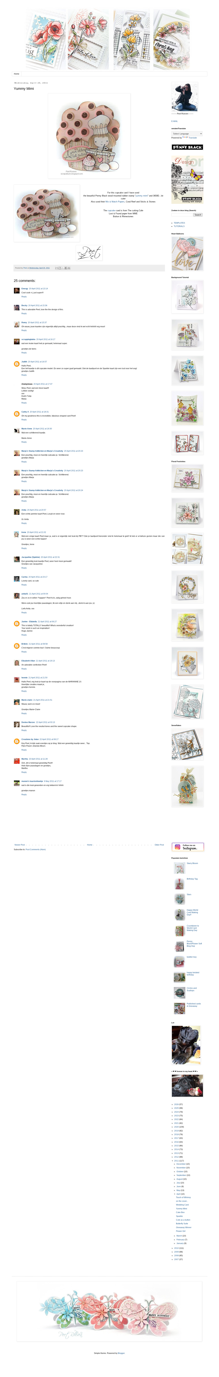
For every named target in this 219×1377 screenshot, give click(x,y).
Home (16, 74)
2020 (176, 1127)
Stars (189, 894)
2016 (176, 1142)
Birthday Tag (192, 879)
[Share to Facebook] (65, 268)
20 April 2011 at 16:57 (37, 362)
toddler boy (192, 957)
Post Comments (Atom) (36, 849)
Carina (24, 577)
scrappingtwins (28, 339)
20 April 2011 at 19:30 (42, 429)
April (179, 1194)
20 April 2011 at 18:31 (39, 412)
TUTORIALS (179, 226)
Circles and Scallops (192, 989)
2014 (176, 1149)
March (179, 1236)
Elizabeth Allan (28, 661)
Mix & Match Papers (115, 201)
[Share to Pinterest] (69, 268)
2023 (176, 1116)
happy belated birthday (193, 973)
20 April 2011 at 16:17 (45, 339)
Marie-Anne (26, 429)
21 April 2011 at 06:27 (47, 621)
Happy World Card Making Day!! (192, 912)
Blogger (121, 1353)
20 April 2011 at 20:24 (73, 490)
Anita (23, 510)
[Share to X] (62, 268)
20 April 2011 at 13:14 (38, 289)
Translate (193, 138)
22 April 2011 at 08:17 (49, 739)
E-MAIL (174, 121)
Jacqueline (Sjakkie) (30, 557)
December (181, 1164)
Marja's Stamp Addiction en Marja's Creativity (42, 451)
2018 (176, 1134)
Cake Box (180, 1212)
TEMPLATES (179, 223)
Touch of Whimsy (183, 1197)
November (181, 1168)
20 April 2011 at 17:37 (43, 384)
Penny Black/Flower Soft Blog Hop (194, 943)
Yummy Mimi (181, 1209)
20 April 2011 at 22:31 (50, 557)
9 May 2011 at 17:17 (53, 781)
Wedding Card (182, 1205)
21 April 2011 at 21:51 (42, 700)
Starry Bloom (192, 863)
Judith (24, 362)
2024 (176, 1112)
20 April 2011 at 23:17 (38, 577)
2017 (176, 1138)
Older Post (159, 845)
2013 (176, 1153)
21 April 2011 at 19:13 (45, 661)
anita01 (24, 594)
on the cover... (182, 1201)
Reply (24, 297)
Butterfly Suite (182, 1223)
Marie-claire (26, 700)
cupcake (111, 210)
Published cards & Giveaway (194, 1005)
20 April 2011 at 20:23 (73, 451)
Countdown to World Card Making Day (193, 928)
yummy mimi (142, 196)
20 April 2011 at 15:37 (37, 322)
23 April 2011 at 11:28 (38, 759)
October (180, 1171)
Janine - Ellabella (29, 621)
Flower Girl (180, 1231)
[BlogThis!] (59, 268)
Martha (24, 759)
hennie (24, 678)
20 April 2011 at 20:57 (36, 510)
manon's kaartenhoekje (32, 781)
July (179, 1183)
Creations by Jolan (30, 739)
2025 (176, 1108)
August (180, 1179)
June (179, 1186)
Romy (24, 322)
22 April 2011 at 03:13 (45, 722)
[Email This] (56, 268)
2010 (176, 1248)
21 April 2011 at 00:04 (38, 594)
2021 (176, 1123)
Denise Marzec (28, 722)
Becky (24, 305)
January (180, 1243)
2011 (176, 1161)
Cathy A (25, 412)
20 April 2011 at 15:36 (37, 305)
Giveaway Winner (183, 1227)
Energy (24, 289)
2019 (176, 1131)
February (181, 1240)
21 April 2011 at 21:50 (38, 678)
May (179, 1190)
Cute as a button (183, 1220)
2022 (176, 1119)
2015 (176, 1146)
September (182, 1175)
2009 (176, 1252)
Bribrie (24, 644)
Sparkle (179, 1216)
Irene (23, 532)
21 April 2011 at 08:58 (38, 644)
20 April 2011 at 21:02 (36, 532)
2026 (176, 1104)
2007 (176, 1259)
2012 (176, 1157)
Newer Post (20, 845)
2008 (176, 1255)
